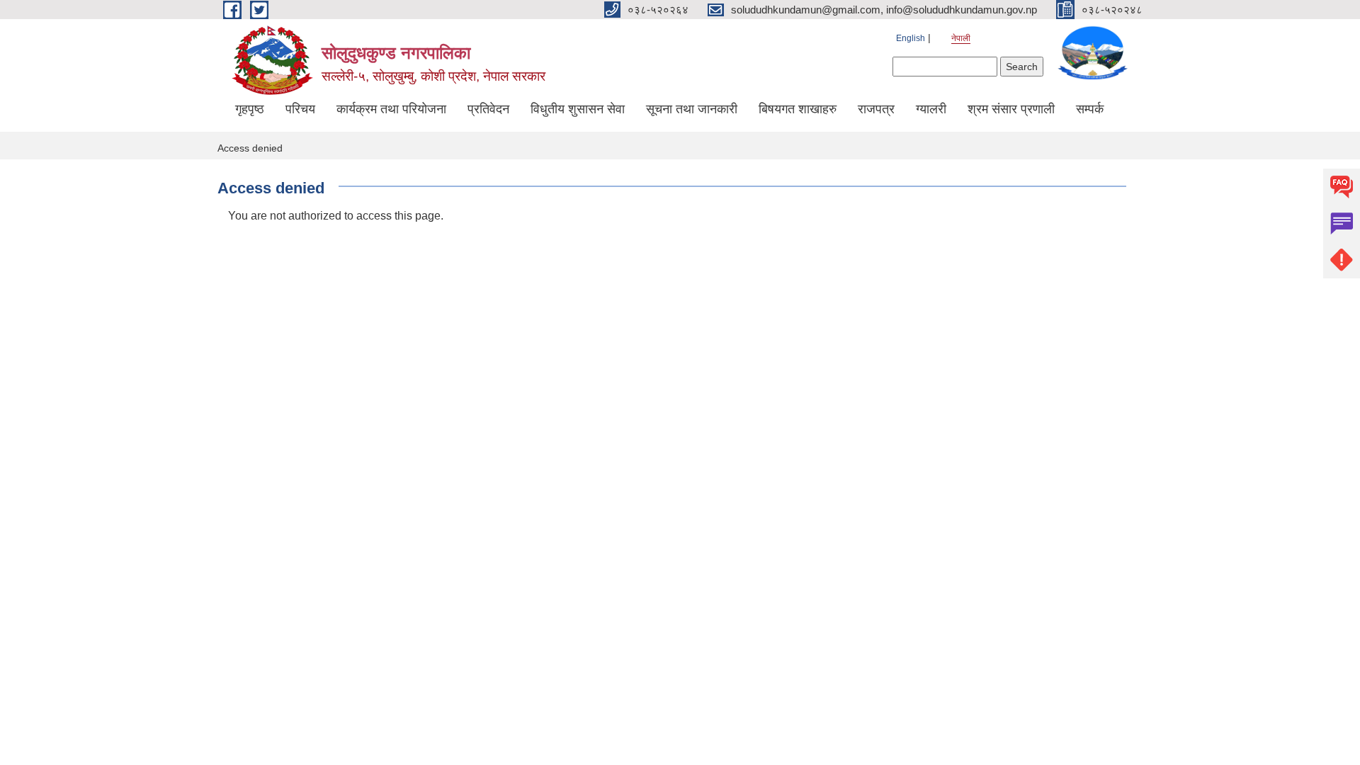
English (910, 38)
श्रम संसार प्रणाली (1011, 109)
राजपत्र (876, 109)
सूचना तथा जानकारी (691, 109)
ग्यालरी (931, 109)
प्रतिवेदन (488, 109)
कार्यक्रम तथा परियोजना (391, 109)
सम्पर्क (1090, 109)
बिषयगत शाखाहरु (798, 109)
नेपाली (960, 38)
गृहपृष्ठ (249, 109)
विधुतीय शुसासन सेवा (578, 109)
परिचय (300, 109)
